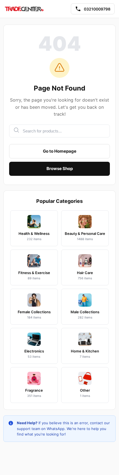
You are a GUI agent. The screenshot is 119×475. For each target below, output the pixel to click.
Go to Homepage (59, 151)
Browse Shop (59, 168)
